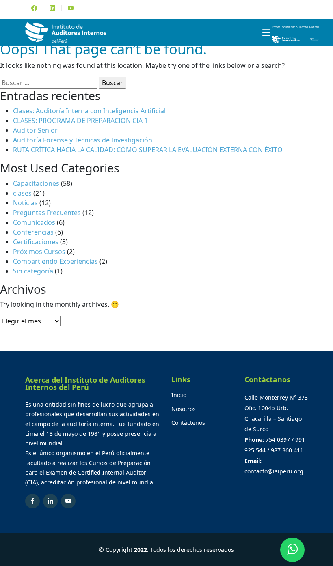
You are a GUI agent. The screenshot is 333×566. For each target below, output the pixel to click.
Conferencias (33, 232)
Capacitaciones (36, 183)
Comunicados (34, 222)
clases (22, 193)
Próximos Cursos (39, 251)
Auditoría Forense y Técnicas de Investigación (82, 140)
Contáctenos (188, 423)
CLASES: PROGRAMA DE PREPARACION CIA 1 (80, 120)
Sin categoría (33, 271)
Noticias (25, 202)
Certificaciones (35, 241)
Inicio (178, 395)
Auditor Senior (35, 130)
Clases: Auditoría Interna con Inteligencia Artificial (89, 110)
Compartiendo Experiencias (55, 261)
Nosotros (183, 409)
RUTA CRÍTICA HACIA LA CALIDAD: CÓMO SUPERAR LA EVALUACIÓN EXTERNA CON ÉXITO (148, 149)
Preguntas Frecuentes (47, 212)
